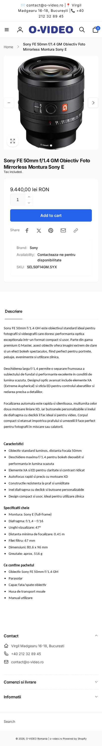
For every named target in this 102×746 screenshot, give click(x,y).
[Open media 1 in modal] (51, 103)
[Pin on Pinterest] (50, 230)
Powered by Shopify (75, 738)
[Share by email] (63, 230)
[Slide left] (9, 103)
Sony (34, 248)
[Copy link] (75, 230)
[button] (6, 29)
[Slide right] (93, 103)
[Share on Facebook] (27, 230)
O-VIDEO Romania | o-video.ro (44, 738)
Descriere (13, 311)
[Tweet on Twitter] (38, 230)
